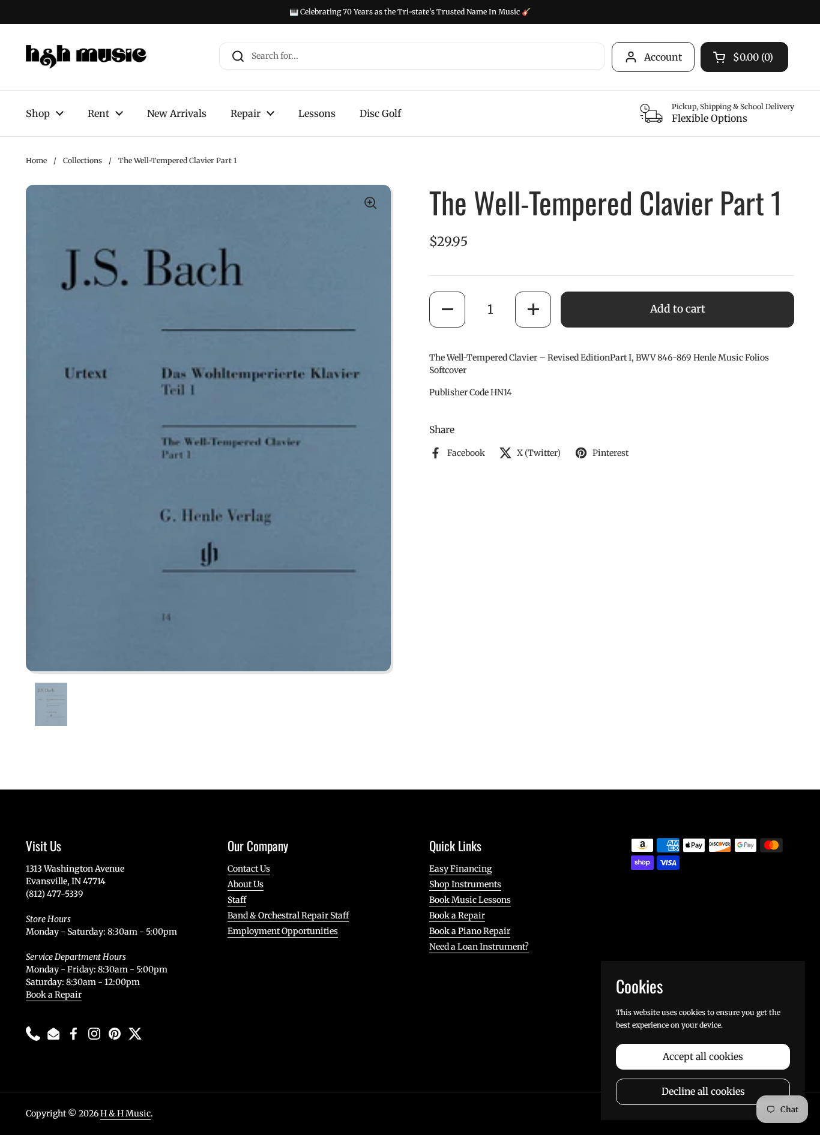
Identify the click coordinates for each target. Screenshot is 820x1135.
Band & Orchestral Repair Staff (288, 915)
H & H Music (125, 1113)
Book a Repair (54, 994)
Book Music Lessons (470, 899)
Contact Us (249, 868)
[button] (447, 309)
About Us (246, 884)
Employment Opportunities (283, 931)
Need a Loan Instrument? (479, 946)
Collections (82, 160)
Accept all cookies (703, 1056)
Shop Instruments (465, 884)
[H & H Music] (86, 57)
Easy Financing (460, 868)
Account (663, 57)
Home (36, 160)
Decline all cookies (703, 1091)
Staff (237, 899)
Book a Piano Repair (469, 931)
